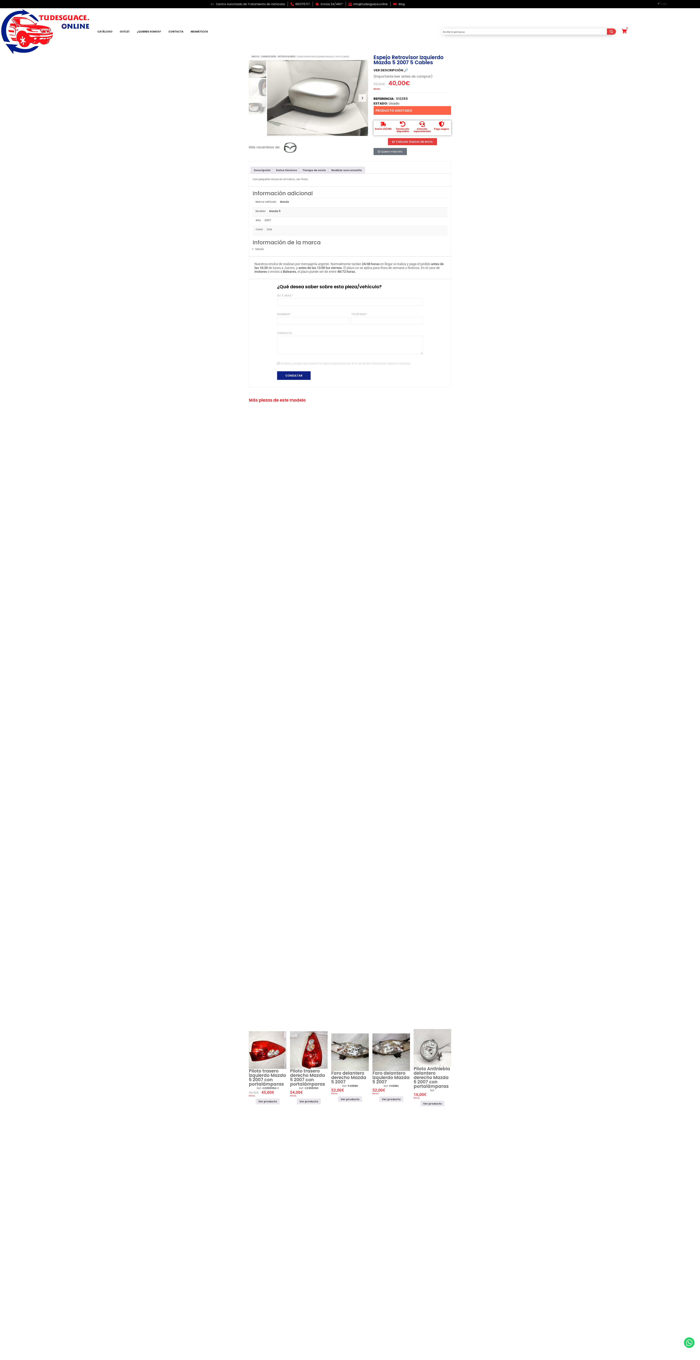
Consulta (284, 333)
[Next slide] (362, 98)
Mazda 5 (275, 211)
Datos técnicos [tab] (286, 170)
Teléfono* (359, 314)
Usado (394, 103)
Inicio (255, 56)
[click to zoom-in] (317, 98)
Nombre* (284, 314)
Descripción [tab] (262, 170)
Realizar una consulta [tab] (346, 170)
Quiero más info (391, 151)
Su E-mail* (285, 295)
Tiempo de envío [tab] (314, 170)
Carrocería (268, 56)
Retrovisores (286, 56)
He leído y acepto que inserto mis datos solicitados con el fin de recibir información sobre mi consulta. (345, 363)
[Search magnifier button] (611, 31)
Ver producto (267, 1101)
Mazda (284, 202)
